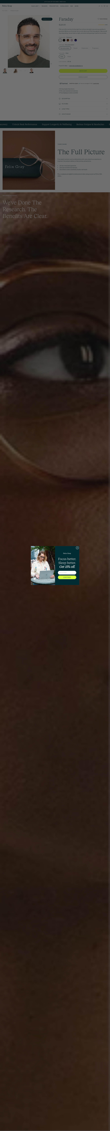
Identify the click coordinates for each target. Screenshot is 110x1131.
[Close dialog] (77, 548)
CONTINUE (67, 577)
